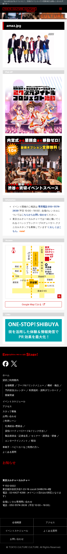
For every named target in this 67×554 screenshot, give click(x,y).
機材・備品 (53, 385)
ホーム (6, 375)
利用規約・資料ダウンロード (44, 390)
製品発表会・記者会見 (16, 435)
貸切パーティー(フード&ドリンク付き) (25, 430)
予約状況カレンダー (15, 390)
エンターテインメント (16, 440)
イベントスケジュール (14, 401)
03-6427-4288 (17, 492)
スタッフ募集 (9, 411)
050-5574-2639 (18, 505)
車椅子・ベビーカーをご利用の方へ (21, 447)
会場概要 (9, 385)
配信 (33, 440)
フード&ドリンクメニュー (31, 385)
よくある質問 (9, 451)
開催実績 (9, 395)
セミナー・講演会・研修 (43, 435)
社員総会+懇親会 (13, 426)
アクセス (7, 406)
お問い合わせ (9, 416)
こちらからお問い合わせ (34, 214)
